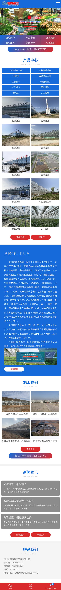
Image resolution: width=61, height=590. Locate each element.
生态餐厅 (16, 82)
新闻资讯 (30, 42)
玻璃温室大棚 (16, 70)
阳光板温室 (45, 82)
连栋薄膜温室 (45, 70)
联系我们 (50, 42)
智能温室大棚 (45, 76)
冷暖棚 (16, 76)
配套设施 (45, 87)
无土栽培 (45, 93)
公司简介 (10, 37)
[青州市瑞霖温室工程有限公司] (10, 3)
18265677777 (32, 49)
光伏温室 (16, 87)
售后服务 (10, 42)
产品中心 (30, 37)
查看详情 (14, 369)
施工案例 (50, 37)
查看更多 (20, 237)
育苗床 (16, 93)
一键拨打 (41, 237)
